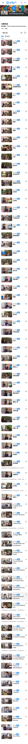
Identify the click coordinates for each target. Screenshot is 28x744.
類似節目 (7, 36)
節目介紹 (5, 33)
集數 (2, 36)
